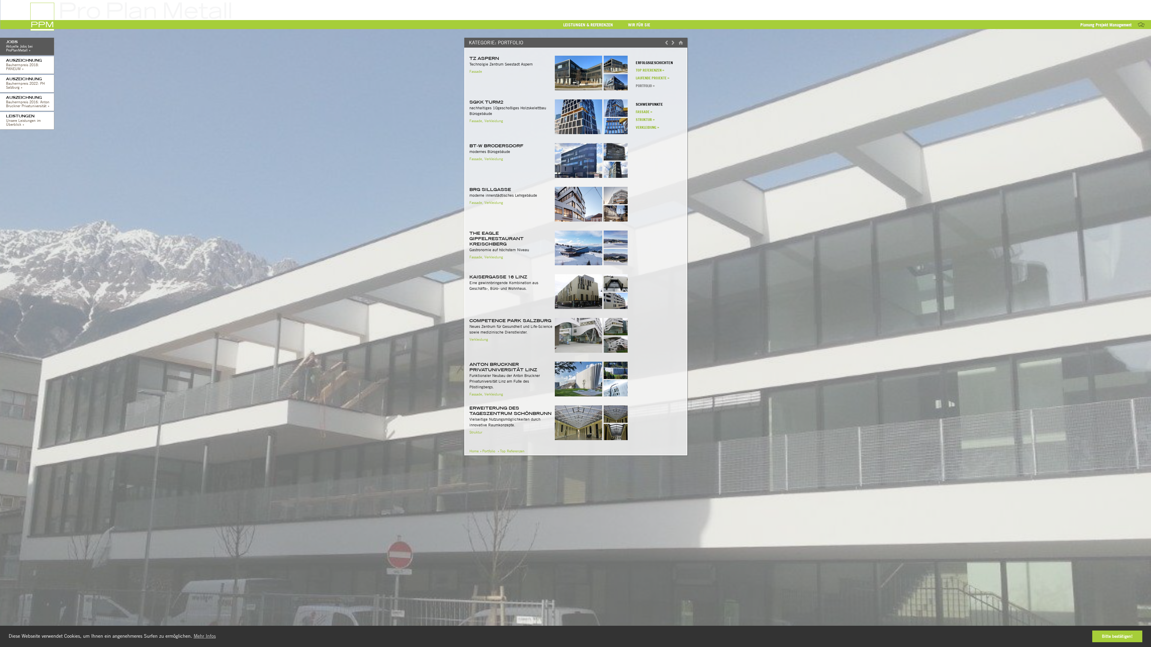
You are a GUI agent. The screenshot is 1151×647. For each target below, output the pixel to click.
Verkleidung (493, 121)
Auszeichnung (24, 64)
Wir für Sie (639, 25)
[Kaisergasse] (616, 290)
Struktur (475, 432)
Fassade (475, 71)
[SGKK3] (616, 134)
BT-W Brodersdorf (496, 146)
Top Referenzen (649, 70)
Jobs (19, 46)
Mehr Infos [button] (205, 636)
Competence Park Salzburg (510, 320)
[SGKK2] (616, 115)
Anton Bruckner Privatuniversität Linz (503, 367)
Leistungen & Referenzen (588, 25)
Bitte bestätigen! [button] (1117, 636)
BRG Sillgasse (490, 189)
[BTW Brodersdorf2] (616, 159)
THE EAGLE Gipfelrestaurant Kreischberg (496, 239)
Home (474, 451)
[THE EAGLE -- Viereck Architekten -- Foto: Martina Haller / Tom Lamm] (616, 246)
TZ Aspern (484, 58)
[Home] (679, 43)
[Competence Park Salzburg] (616, 334)
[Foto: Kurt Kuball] (616, 202)
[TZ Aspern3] (616, 90)
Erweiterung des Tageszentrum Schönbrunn (510, 410)
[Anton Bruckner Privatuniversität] (616, 377)
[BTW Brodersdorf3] (616, 177)
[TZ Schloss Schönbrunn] (616, 421)
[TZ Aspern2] (616, 71)
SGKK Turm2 (486, 102)
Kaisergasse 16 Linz (498, 277)
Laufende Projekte (651, 78)
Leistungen (23, 120)
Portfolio (644, 86)
